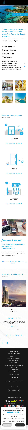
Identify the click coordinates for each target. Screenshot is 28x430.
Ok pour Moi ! (20, 425)
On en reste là (20, 408)
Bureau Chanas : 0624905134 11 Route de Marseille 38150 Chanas (14, 366)
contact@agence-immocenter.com (14, 386)
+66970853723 (14, 383)
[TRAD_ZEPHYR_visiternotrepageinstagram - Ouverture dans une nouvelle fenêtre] (18, 395)
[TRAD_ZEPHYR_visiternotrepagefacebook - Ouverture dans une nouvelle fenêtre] (9, 395)
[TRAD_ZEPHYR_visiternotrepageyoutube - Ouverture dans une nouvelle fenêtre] (14, 395)
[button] (7, 348)
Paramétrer (7, 425)
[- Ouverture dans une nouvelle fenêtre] (21, 406)
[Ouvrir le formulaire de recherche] (22, 3)
